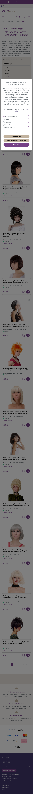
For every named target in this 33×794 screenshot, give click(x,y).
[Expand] (29, 116)
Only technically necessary (16, 140)
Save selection (16, 136)
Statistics (7, 119)
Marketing (8, 122)
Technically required (11, 116)
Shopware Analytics (10, 127)
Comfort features (9, 125)
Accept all (16, 145)
